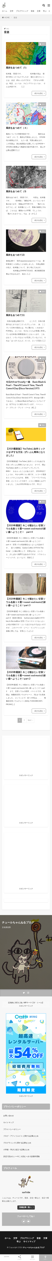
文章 (38, 11)
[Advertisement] (26, 860)
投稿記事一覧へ (25, 1207)
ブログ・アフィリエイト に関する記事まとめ (20, 1136)
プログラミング (22, 11)
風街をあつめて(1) (15, 315)
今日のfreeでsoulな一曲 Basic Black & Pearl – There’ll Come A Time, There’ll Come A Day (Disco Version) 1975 (26, 385)
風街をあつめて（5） (17, 67)
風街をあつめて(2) (15, 254)
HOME (7, 17)
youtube (6, 1256)
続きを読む (39, 93)
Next (29, 720)
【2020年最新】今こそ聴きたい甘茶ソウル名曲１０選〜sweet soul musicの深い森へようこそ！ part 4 (26, 528)
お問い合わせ (8, 1116)
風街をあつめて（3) (16, 191)
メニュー (32, 1259)
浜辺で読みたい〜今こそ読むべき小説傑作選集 (21, 1156)
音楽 (32, 11)
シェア (19, 1259)
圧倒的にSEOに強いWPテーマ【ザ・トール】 (26, 1003)
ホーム (4, 11)
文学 (11, 11)
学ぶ (45, 11)
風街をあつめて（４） (17, 128)
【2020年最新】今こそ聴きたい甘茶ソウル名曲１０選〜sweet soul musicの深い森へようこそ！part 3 (26, 602)
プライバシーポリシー (12, 1129)
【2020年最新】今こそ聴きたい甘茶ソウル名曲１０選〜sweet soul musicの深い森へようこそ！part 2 (26, 675)
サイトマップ (8, 1122)
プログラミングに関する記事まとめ (17, 1143)
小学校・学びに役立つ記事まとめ (16, 1149)
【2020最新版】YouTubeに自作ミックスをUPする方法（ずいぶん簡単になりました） (25, 452)
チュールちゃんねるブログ (34, 1247)
